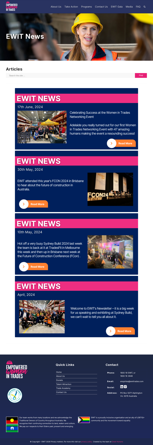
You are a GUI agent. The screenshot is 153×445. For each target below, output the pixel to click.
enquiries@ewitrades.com (131, 381)
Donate (59, 380)
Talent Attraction (63, 384)
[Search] (144, 6)
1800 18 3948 (126, 376)
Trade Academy (63, 388)
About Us (60, 376)
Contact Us (61, 392)
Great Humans (117, 442)
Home (59, 372)
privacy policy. (87, 442)
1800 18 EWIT (126, 373)
